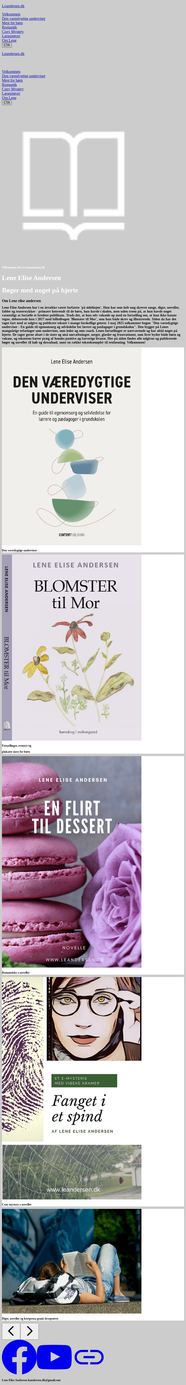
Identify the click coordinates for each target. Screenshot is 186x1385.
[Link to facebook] (19, 1373)
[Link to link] (89, 1373)
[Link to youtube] (54, 1373)
